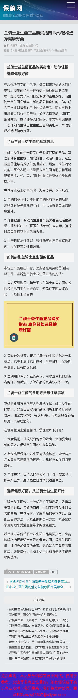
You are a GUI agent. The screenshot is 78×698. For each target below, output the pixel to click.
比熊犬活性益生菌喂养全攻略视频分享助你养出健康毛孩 (40, 581)
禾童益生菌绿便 (42, 50)
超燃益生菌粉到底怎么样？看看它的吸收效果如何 (40, 609)
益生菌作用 (32, 45)
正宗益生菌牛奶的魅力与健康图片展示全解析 (37, 587)
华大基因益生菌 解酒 (21, 50)
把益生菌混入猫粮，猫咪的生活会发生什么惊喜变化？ (42, 647)
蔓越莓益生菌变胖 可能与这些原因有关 (33, 614)
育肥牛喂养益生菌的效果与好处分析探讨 (34, 636)
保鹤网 (13, 8)
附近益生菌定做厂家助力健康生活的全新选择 (37, 658)
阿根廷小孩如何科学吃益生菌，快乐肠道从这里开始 (41, 631)
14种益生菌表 (59, 50)
